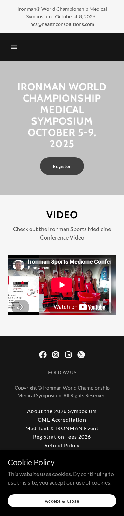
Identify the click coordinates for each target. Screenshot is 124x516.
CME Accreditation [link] (62, 419)
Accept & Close (62, 501)
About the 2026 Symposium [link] (62, 411)
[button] (14, 47)
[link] (43, 354)
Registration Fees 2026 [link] (62, 437)
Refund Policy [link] (62, 445)
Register (62, 166)
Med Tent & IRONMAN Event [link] (62, 428)
